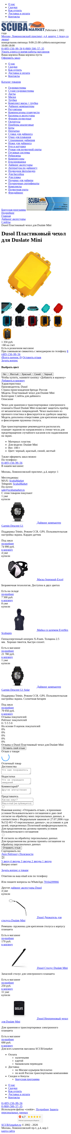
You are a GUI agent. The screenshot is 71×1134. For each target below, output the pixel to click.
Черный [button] (48, 374)
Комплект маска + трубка (23, 103)
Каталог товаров (11, 81)
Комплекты (15, 186)
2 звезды (37, 861)
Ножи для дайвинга (20, 143)
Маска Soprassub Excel (50, 579)
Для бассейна (16, 174)
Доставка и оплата (19, 13)
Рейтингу (13, 854)
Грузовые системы (19, 152)
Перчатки (14, 130)
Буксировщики (17, 161)
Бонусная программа (13, 209)
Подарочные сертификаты (23, 183)
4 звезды (15, 861)
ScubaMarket (16, 480)
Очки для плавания (19, 137)
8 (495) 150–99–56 (11, 48)
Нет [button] (5, 374)
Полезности (26, 854)
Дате (4, 854)
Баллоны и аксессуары (21, 115)
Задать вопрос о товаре (14, 870)
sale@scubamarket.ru (13, 489)
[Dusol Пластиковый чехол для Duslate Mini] (29, 300)
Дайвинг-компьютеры (21, 106)
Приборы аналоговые (21, 124)
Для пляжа (14, 177)
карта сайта (8, 1131)
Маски (12, 97)
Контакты (14, 16)
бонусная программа (27, 1079)
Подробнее (7, 212)
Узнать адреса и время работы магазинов (25, 51)
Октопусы (14, 121)
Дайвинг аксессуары (20, 164)
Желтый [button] (14, 374)
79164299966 (51, 881)
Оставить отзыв (32, 357)
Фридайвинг (15, 192)
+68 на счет (8, 345)
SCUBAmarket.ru (11, 1124)
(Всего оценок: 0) (11, 357)
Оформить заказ (10, 57)
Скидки (12, 7)
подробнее (7, 543)
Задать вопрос (9, 360)
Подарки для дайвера (20, 180)
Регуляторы (15, 109)
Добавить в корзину (13, 380)
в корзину (7, 549)
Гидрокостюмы (17, 87)
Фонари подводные (19, 118)
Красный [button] (26, 374)
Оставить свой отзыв (14, 748)
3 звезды (26, 861)
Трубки (12, 100)
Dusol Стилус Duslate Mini (52, 967)
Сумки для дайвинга (20, 134)
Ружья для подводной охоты (25, 149)
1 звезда (47, 861)
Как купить (15, 10)
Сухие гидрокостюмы (21, 90)
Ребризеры (14, 155)
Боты (11, 127)
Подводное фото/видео (21, 171)
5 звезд (5, 861)
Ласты (12, 93)
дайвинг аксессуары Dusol (26, 887)
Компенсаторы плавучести (24, 112)
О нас (11, 4)
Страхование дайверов (21, 140)
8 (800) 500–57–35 (33, 48)
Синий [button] (37, 374)
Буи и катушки (17, 146)
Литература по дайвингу (22, 167)
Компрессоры (16, 158)
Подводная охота (18, 189)
